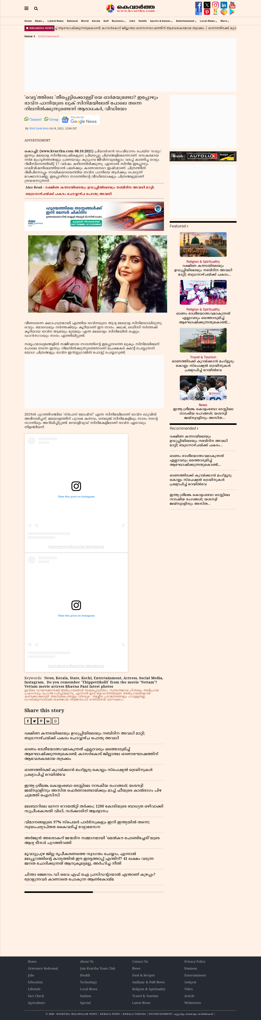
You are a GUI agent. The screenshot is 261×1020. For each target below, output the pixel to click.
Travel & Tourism (145, 996)
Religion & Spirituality (148, 989)
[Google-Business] (199, 12)
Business (118, 21)
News (38, 21)
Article (189, 996)
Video (188, 989)
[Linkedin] (224, 5)
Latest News (56, 21)
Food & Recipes (143, 976)
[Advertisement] (130, 65)
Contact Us (140, 962)
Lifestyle (34, 989)
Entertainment (185, 21)
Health (143, 21)
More (223, 21)
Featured (178, 226)
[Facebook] (199, 5)
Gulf (106, 21)
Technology (88, 982)
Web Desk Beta (39, 128)
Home (28, 21)
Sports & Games (160, 21)
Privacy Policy (194, 962)
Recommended (183, 428)
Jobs (132, 21)
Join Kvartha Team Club (97, 969)
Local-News (207, 21)
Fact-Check (36, 996)
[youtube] (232, 5)
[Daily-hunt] (216, 12)
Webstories (192, 1003)
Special (85, 1003)
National (72, 21)
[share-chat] (224, 12)
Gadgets (190, 982)
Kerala (96, 21)
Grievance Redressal (43, 969)
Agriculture (36, 1003)
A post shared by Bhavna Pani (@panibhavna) (76, 546)
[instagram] (216, 5)
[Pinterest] (207, 12)
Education (35, 982)
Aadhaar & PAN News (148, 982)
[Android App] (232, 12)
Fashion (85, 996)
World (85, 21)
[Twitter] (207, 5)
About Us (86, 962)
